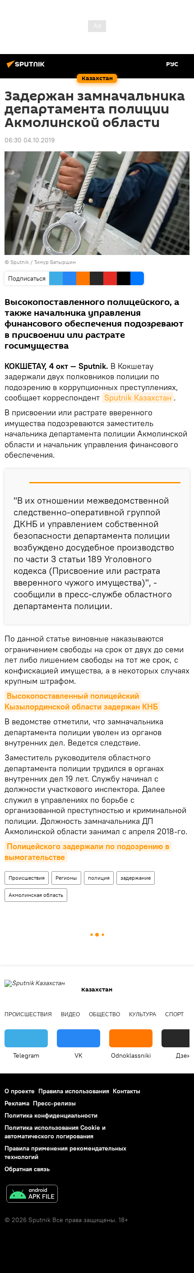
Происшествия (27, 877)
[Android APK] (32, 1195)
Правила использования (73, 1091)
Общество (104, 1014)
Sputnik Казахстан (137, 397)
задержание (135, 877)
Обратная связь (27, 1169)
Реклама (17, 1103)
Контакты (126, 1091)
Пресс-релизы (54, 1103)
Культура (142, 1014)
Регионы (66, 877)
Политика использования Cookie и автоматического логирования (55, 1131)
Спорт (174, 1014)
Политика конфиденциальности (51, 1115)
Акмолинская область (36, 894)
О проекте (20, 1091)
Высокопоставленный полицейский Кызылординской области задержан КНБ (81, 701)
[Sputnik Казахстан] (27, 68)
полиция (99, 877)
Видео (70, 1014)
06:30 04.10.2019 (30, 140)
